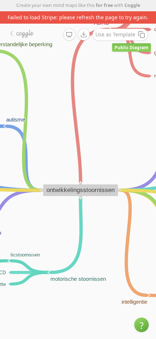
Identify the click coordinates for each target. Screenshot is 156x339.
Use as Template (115, 34)
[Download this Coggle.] (84, 34)
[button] (141, 325)
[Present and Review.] (69, 35)
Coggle (132, 5)
